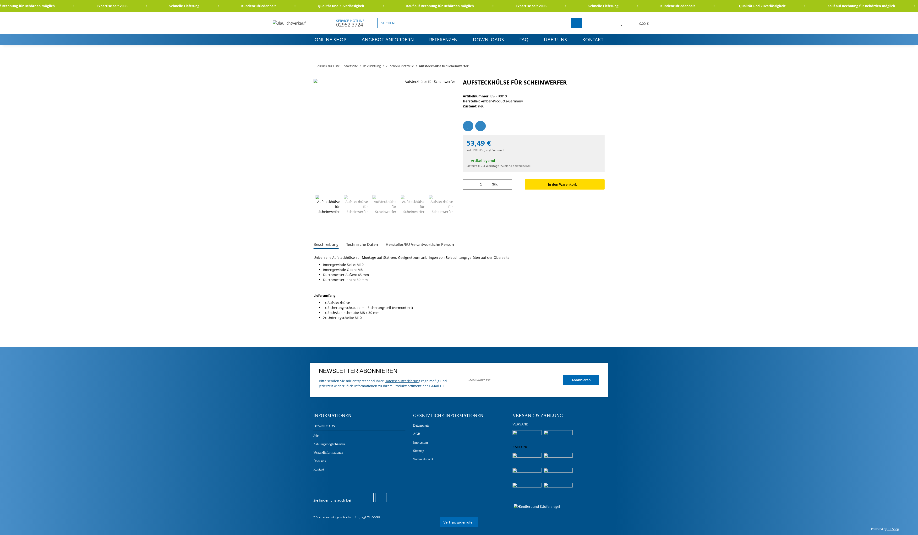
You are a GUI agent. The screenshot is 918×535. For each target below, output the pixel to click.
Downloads (488, 39)
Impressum (420, 442)
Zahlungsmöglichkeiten (329, 444)
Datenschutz (421, 425)
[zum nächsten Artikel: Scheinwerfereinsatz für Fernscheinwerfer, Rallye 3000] (599, 66)
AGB (416, 434)
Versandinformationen (328, 452)
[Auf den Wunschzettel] (468, 126)
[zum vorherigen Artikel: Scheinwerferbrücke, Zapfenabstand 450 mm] (589, 66)
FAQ (524, 39)
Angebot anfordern (388, 39)
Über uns (555, 39)
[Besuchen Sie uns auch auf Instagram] (381, 498)
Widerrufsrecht (423, 459)
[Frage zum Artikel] (480, 126)
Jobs (316, 436)
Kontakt (592, 39)
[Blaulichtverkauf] (289, 23)
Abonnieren (581, 380)
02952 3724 (349, 24)
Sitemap (418, 451)
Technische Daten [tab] (362, 244)
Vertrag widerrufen (459, 522)
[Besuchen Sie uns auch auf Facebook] (368, 498)
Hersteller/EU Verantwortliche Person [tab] (420, 244)
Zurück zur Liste (328, 66)
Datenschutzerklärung (402, 381)
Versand (497, 150)
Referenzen (443, 39)
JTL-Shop (893, 529)
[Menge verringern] (468, 184)
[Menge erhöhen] (507, 184)
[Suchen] (576, 23)
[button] (610, 23)
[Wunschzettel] (621, 23)
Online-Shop (330, 39)
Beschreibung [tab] (326, 244)
